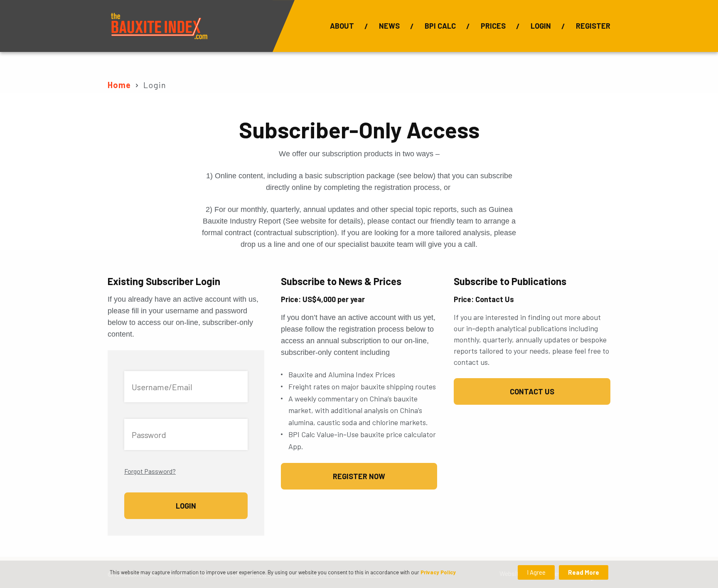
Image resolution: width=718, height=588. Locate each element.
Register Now (359, 476)
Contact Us (532, 391)
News (389, 25)
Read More (583, 572)
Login (541, 25)
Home (119, 85)
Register (593, 25)
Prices (493, 25)
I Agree (536, 572)
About (342, 25)
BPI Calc (440, 25)
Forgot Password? (150, 471)
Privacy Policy (438, 572)
